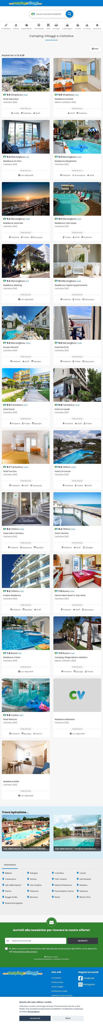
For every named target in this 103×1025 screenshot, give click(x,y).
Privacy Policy (57, 982)
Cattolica (59, 873)
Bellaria (8, 873)
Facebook (88, 978)
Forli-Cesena (60, 879)
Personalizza (33, 1011)
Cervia (82, 873)
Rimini (57, 897)
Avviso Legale (57, 986)
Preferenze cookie (59, 991)
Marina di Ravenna (63, 885)
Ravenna (83, 891)
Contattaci (56, 978)
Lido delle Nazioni (13, 885)
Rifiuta (68, 1018)
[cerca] (69, 14)
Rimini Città (84, 897)
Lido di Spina (35, 885)
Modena (83, 885)
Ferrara (33, 879)
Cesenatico (10, 879)
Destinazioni (10, 864)
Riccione (34, 897)
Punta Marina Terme (64, 891)
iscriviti (83, 940)
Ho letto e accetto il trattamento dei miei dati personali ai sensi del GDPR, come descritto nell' (53, 950)
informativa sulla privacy (25, 951)
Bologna (34, 873)
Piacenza (34, 891)
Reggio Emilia (11, 897)
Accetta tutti (35, 1018)
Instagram (89, 984)
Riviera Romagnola (13, 903)
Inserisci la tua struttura (62, 995)
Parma (8, 891)
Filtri (96, 48)
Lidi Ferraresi (85, 879)
